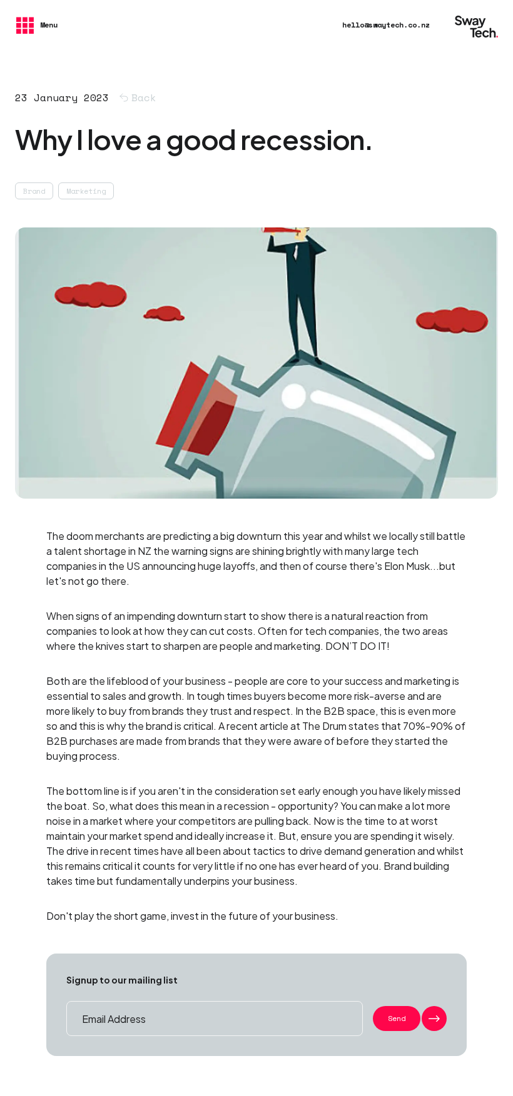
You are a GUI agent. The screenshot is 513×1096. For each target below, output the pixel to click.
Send (396, 1018)
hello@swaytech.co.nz (386, 24)
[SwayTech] (476, 25)
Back (143, 97)
